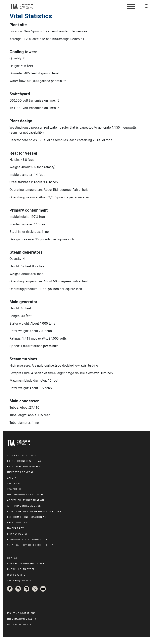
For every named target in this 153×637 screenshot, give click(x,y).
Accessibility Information (25, 500)
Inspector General (20, 472)
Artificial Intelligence (24, 506)
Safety (11, 478)
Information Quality (21, 619)
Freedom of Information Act (27, 517)
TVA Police (14, 489)
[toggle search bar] (147, 6)
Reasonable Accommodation (27, 539)
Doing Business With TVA (24, 461)
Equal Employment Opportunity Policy (34, 511)
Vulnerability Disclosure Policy (30, 545)
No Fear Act (15, 528)
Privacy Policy (17, 534)
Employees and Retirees (23, 467)
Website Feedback (19, 624)
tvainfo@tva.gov (19, 580)
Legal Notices (17, 523)
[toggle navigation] (131, 6)
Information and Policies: (25, 495)
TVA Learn (14, 483)
